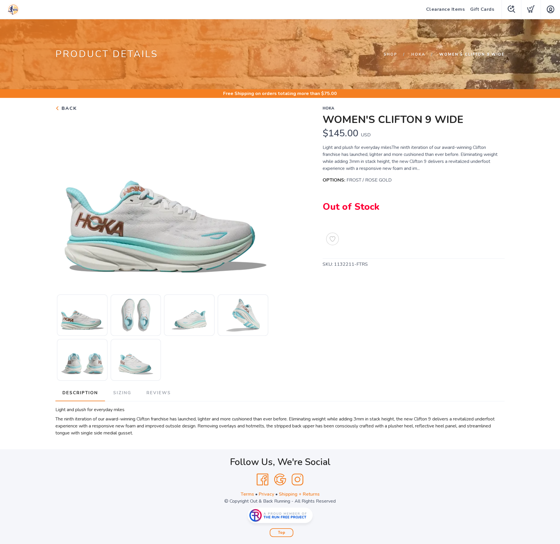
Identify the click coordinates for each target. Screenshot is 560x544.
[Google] (280, 479)
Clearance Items (445, 9)
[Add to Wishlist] (332, 239)
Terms (247, 494)
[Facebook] (262, 479)
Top (281, 532)
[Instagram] (297, 479)
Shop (390, 54)
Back (68, 108)
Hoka (418, 54)
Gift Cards (482, 9)
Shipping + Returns (299, 494)
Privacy (266, 494)
